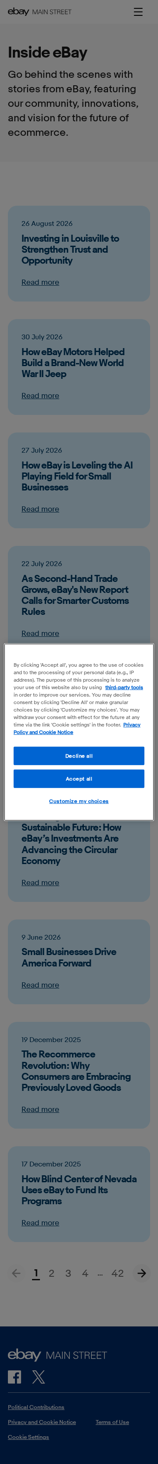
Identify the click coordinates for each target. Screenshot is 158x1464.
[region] (79, 732)
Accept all (79, 778)
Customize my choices (78, 801)
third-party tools (124, 686)
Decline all (79, 755)
